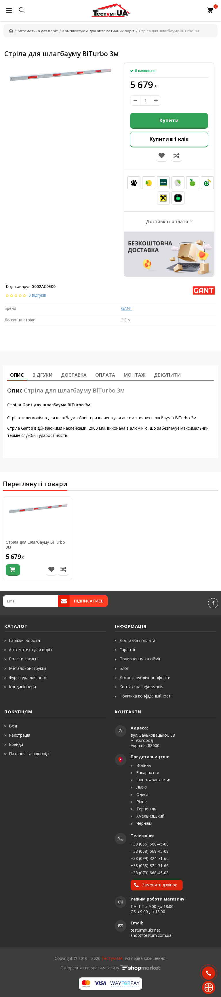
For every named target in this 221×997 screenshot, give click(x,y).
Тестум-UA (112, 958)
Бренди (16, 744)
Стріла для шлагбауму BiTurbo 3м (35, 545)
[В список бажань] (51, 570)
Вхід (13, 726)
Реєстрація (19, 735)
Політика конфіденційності (145, 696)
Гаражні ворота (24, 640)
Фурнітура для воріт (28, 677)
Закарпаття (147, 773)
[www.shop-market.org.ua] (140, 967)
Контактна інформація (141, 686)
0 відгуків (37, 295)
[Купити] (13, 570)
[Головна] (11, 30)
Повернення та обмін (140, 658)
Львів (141, 787)
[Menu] (9, 10)
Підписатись (89, 601)
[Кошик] (211, 10)
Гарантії (127, 649)
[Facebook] (213, 603)
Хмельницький (149, 816)
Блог (124, 668)
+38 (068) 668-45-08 (150, 851)
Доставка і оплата (167, 221)
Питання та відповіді (29, 753)
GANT (126, 308)
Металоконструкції (27, 668)
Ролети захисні (23, 658)
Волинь (143, 765)
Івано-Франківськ (152, 780)
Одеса (141, 795)
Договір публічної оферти (144, 677)
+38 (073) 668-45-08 (150, 872)
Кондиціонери (22, 686)
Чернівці (143, 823)
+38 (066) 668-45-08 (150, 844)
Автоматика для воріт (30, 649)
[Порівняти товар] (63, 570)
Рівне (141, 802)
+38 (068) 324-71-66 (150, 865)
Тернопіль (145, 809)
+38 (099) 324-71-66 (150, 858)
